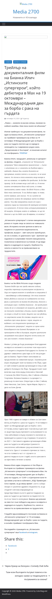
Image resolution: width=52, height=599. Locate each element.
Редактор (25, 119)
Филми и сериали (20, 62)
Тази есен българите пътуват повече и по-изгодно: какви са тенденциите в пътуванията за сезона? (26, 576)
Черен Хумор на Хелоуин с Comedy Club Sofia (26, 566)
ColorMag (40, 591)
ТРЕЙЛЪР (23, 153)
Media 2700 (26, 11)
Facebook (23, 532)
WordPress (6, 594)
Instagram (33, 532)
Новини (8, 62)
